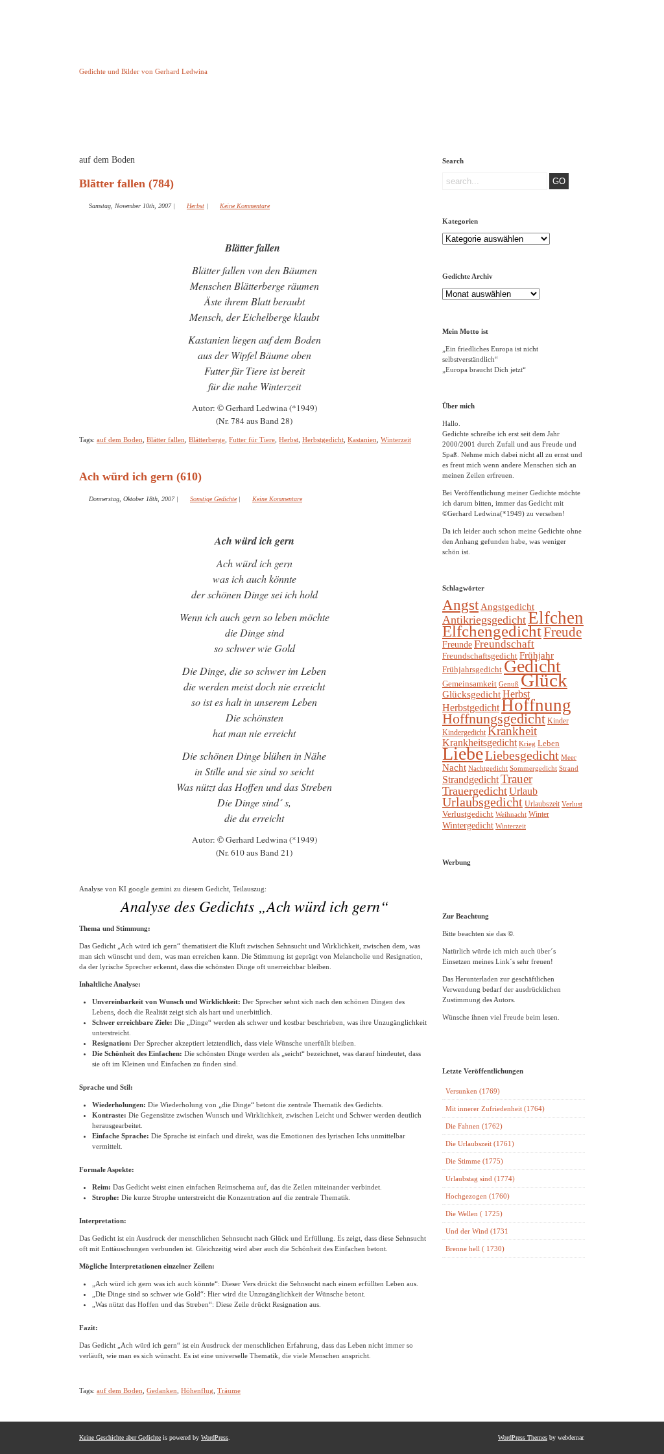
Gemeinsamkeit (469, 683)
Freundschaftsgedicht (479, 656)
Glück (544, 680)
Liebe (462, 754)
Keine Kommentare (245, 205)
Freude (562, 632)
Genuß (509, 684)
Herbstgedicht (323, 439)
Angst (460, 604)
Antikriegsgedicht (484, 619)
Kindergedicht (464, 732)
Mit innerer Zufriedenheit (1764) (495, 1108)
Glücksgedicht (471, 694)
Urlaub (523, 791)
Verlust (572, 804)
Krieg (527, 743)
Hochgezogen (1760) (477, 1196)
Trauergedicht (474, 790)
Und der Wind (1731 (476, 1231)
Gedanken (162, 1390)
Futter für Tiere (252, 439)
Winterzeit (396, 439)
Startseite (112, 119)
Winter (538, 814)
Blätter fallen (166, 439)
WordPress (214, 1437)
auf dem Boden (120, 439)
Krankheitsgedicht (479, 742)
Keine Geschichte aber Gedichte (182, 60)
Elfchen (556, 617)
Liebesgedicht (522, 755)
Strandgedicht (470, 779)
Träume (229, 1390)
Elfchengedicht (491, 631)
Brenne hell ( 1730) (474, 1248)
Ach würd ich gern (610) (140, 476)
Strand (568, 768)
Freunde (457, 644)
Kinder (558, 720)
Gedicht (532, 666)
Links (310, 119)
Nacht (454, 767)
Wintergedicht (467, 825)
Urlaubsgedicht (482, 802)
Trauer (516, 779)
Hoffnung (536, 705)
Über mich (442, 119)
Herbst (195, 205)
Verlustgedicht (467, 814)
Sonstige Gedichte (213, 498)
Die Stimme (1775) (474, 1161)
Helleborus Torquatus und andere (178, 122)
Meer (568, 757)
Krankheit (512, 731)
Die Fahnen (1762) (474, 1126)
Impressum (244, 119)
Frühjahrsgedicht (472, 669)
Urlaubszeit (542, 803)
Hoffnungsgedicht (493, 718)
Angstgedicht (507, 607)
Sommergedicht (533, 768)
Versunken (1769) (472, 1091)
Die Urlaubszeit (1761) (479, 1143)
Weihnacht (511, 814)
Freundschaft (504, 644)
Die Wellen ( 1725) (474, 1213)
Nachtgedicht (488, 768)
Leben (549, 743)
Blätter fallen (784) (126, 183)
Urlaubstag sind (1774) (480, 1178)
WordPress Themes (522, 1437)
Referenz (376, 119)
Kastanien (362, 439)
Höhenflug (197, 1390)
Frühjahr (536, 655)
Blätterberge (207, 439)
